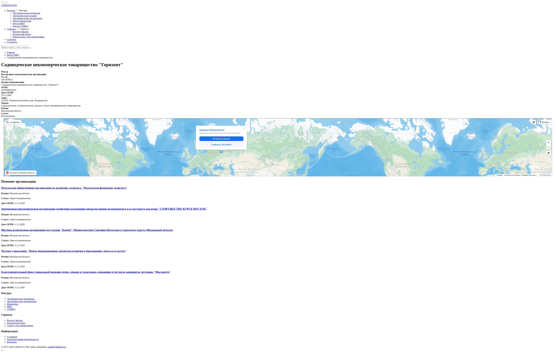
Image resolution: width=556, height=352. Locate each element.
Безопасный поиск (22, 34)
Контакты (12, 342)
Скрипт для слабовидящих (20, 325)
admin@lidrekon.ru (57, 347)
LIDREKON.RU (9, 5)
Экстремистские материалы (26, 13)
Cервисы (11, 29)
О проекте (12, 42)
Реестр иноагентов (22, 21)
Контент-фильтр (21, 31)
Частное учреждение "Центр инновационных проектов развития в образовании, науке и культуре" (64, 251)
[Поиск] (30, 47)
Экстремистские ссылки (25, 15)
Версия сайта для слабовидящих (29, 37)
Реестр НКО (19, 23)
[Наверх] (2, 350)
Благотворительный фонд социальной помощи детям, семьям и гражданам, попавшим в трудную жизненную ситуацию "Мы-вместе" (86, 272)
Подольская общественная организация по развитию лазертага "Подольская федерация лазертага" (64, 187)
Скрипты (11, 39)
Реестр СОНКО (20, 26)
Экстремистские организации (27, 18)
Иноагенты (12, 304)
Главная (11, 52)
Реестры (11, 10)
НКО (9, 306)
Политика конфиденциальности (23, 339)
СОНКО (11, 309)
